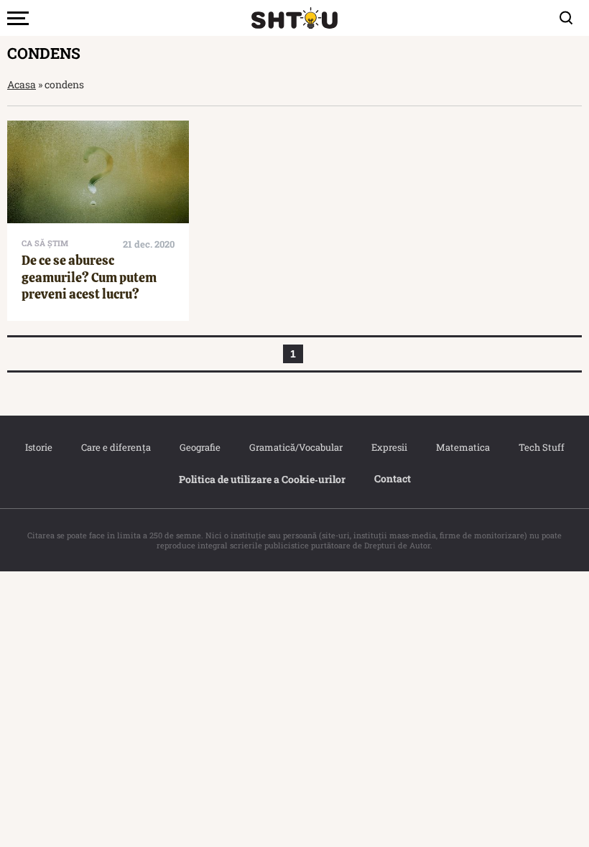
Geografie (200, 447)
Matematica (463, 447)
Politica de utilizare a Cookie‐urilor (262, 479)
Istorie (38, 447)
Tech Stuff (542, 447)
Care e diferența (116, 447)
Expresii (389, 447)
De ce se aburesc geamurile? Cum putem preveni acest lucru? (89, 277)
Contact (392, 478)
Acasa (21, 84)
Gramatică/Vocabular (296, 447)
